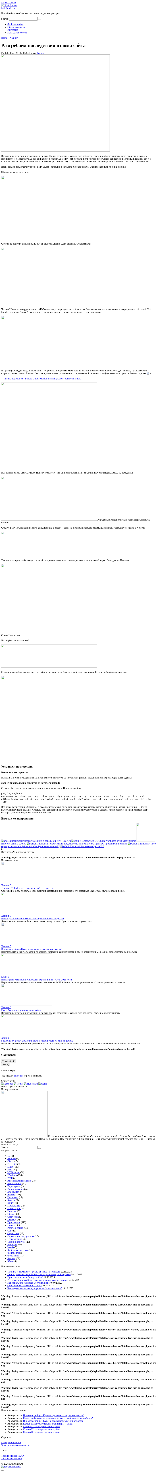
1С (8, 1155)
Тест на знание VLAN (13, 1455)
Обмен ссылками (16, 27)
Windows (12, 1175)
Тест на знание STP (11, 1458)
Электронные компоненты (15, 1445)
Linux (10, 1166)
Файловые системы (17, 1250)
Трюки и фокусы (16, 1241)
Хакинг (40, 53)
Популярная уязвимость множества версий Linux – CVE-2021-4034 (36, 979)
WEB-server (13, 1172)
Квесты (11, 1200)
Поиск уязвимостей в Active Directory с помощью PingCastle (32, 918)
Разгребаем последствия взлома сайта (21, 1010)
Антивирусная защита (19, 1180)
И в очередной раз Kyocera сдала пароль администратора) (31, 949)
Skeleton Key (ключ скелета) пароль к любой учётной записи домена (37, 1040)
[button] (7, 1083)
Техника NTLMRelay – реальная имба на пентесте (27, 888)
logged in (18, 1075)
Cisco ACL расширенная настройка (41, 1426)
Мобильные (13, 1205)
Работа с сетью (15, 1228)
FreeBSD (12, 1164)
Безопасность (14, 1183)
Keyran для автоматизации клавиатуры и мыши (48, 1423)
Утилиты (12, 1244)
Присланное (13, 1222)
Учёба (10, 1247)
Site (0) (5, 1064)
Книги (10, 1203)
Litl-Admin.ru (8, 8)
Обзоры (11, 1214)
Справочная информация (20, 1236)
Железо (11, 1194)
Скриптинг (13, 1233)
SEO (9, 1169)
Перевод (11, 1219)
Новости (12, 1211)
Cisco (10, 1161)
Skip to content (8, 2)
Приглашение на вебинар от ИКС (25, 1277)
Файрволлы (13, 1253)
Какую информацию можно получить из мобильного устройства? (58, 1418)
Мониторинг (14, 1208)
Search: (5, 18)
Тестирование (14, 1239)
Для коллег (13, 1191)
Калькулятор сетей (17, 32)
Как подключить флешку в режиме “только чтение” (34, 1288)
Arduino (11, 1158)
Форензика (13, 1255)
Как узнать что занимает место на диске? (29, 1282)
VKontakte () (8, 1061)
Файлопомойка (15, 24)
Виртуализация (15, 1189)
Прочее (11, 1225)
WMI (10, 1178)
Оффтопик (13, 1216)
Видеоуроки (13, 1186)
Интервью (12, 30)
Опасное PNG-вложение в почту (24, 1285)
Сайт (10, 1230)
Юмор (10, 1261)
